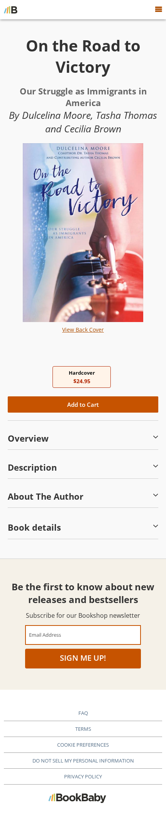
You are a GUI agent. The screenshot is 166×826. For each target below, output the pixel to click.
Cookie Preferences (83, 744)
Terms (83, 728)
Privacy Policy (83, 776)
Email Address (45, 634)
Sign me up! (83, 658)
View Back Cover (83, 329)
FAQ (83, 712)
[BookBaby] (10, 9)
